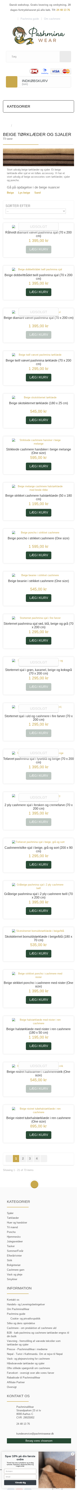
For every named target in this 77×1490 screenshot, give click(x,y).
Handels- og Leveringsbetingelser (26, 1304)
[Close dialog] (72, 1454)
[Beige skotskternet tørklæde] (38, 397)
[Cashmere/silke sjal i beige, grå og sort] (38, 842)
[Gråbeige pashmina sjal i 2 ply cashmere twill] (38, 886)
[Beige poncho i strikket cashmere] (38, 532)
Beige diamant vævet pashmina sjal (38, 317)
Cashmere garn (15, 1269)
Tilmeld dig (20, 1482)
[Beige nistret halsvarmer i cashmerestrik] (38, 1066)
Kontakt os (13, 1299)
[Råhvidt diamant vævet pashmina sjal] (38, 227)
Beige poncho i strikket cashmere (38, 538)
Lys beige (24, 192)
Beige (10, 192)
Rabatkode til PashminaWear (23, 1377)
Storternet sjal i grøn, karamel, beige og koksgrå (38, 671)
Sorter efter (18, 206)
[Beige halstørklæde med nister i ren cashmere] (38, 1021)
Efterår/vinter (14, 1255)
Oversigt (12, 1387)
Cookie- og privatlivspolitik (25, 1318)
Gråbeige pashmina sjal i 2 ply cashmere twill (38, 895)
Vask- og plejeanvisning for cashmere (28, 1358)
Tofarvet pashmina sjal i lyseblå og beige (38, 760)
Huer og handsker (17, 1222)
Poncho (11, 1232)
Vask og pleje (14, 1274)
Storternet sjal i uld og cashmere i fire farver (39, 717)
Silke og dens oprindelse (21, 1323)
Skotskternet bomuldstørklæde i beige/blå (38, 938)
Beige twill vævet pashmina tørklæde (38, 362)
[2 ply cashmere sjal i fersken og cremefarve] (38, 797)
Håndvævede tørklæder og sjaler (25, 1363)
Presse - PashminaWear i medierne (27, 1349)
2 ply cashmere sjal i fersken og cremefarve (39, 806)
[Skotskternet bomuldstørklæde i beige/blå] (38, 931)
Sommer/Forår (15, 1250)
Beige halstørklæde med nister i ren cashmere (38, 1030)
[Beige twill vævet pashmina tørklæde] (38, 355)
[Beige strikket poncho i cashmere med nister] (38, 975)
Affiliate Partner (16, 1382)
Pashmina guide (16, 1313)
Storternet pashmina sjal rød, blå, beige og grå (38, 625)
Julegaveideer (15, 1241)
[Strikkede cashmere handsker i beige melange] (38, 442)
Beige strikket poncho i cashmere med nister (38, 984)
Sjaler (10, 1213)
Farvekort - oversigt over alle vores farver (30, 1372)
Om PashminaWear (18, 1309)
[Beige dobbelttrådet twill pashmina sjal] (38, 269)
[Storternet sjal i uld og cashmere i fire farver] (38, 708)
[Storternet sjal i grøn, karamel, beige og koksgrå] (38, 662)
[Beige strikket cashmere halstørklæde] (38, 488)
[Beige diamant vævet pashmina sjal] (38, 312)
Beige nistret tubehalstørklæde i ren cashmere (38, 1119)
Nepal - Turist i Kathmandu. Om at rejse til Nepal (35, 1354)
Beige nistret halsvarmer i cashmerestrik (38, 1073)
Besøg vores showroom (39, 1440)
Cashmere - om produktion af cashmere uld (31, 1328)
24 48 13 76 (63, 9)
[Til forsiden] (7, 125)
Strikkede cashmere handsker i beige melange (38, 451)
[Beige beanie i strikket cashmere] (38, 575)
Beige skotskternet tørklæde (38, 403)
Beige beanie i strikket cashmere (38, 581)
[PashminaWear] (38, 33)
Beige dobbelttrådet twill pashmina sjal (38, 276)
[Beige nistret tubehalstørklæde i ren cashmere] (38, 1110)
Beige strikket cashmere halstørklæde (38, 497)
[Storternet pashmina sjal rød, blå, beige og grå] (38, 618)
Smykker (12, 1279)
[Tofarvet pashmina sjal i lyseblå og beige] (38, 753)
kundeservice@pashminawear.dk (35, 1433)
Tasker (11, 1246)
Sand (37, 192)
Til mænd (12, 1227)
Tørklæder (13, 1217)
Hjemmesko (14, 1236)
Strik (9, 1260)
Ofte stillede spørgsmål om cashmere (28, 1368)
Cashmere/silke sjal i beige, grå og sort (39, 849)
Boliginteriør (14, 1265)
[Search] (65, 56)
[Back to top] (34, 1184)
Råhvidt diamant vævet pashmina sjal (38, 234)
